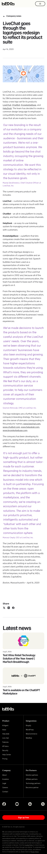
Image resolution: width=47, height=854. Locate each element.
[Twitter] (43, 804)
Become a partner (32, 787)
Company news (13, 16)
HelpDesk (7, 109)
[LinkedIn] (30, 804)
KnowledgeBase (28, 105)
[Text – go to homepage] (8, 3)
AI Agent (5, 725)
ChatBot (16, 105)
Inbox (4, 730)
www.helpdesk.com (30, 427)
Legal (4, 783)
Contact (5, 792)
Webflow (29, 738)
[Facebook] (4, 804)
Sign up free (23, 817)
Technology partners (33, 783)
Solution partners (32, 775)
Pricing (4, 759)
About (4, 775)
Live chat (5, 738)
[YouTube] (17, 804)
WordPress (30, 730)
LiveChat (7, 105)
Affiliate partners (31, 779)
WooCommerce (31, 734)
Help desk (5, 734)
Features (5, 742)
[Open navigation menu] (40, 3)
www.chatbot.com (11, 427)
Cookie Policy (29, 845)
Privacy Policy (35, 851)
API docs (5, 746)
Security (5, 750)
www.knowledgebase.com (15, 431)
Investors (5, 779)
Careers (5, 787)
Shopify (28, 725)
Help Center (6, 755)
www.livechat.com (31, 424)
